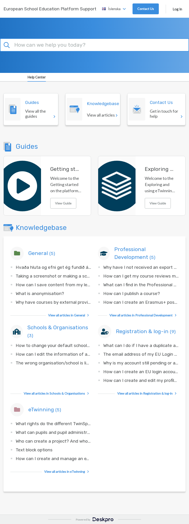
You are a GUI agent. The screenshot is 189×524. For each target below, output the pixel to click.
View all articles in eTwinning (64, 471)
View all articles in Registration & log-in (145, 393)
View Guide (63, 203)
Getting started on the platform (66, 169)
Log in (177, 9)
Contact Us (145, 9)
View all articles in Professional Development (141, 315)
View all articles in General (66, 315)
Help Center (36, 77)
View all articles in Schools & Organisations (54, 393)
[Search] (7, 44)
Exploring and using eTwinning (160, 169)
